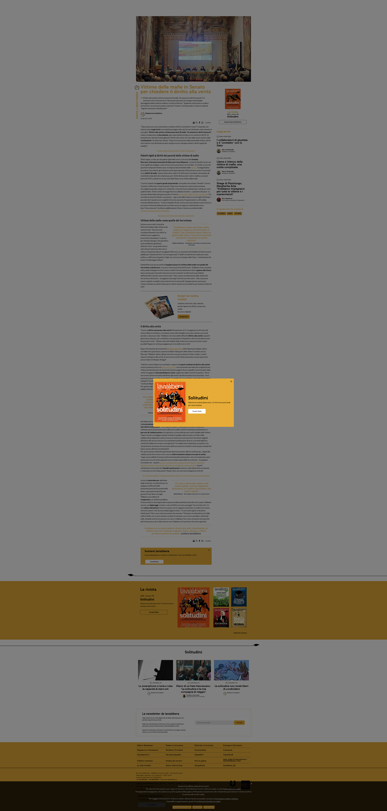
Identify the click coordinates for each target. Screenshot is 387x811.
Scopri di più (196, 411)
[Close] (231, 381)
